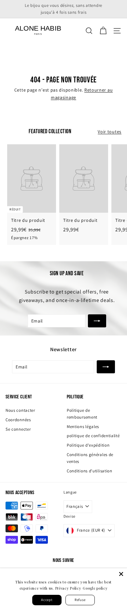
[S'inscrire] (97, 320)
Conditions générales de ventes (90, 458)
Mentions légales (83, 426)
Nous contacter (20, 410)
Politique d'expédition (88, 445)
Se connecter (18, 429)
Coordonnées (18, 420)
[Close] (121, 574)
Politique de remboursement (82, 414)
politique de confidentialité (93, 435)
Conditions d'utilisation (89, 471)
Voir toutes (109, 132)
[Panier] (103, 30)
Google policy (95, 588)
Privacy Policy (68, 588)
